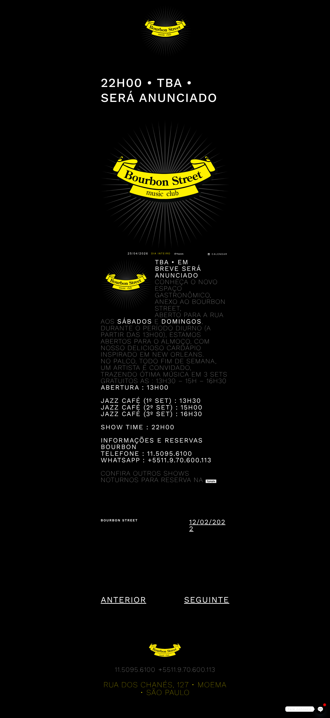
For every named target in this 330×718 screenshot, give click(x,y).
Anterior (123, 600)
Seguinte (206, 600)
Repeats (180, 253)
